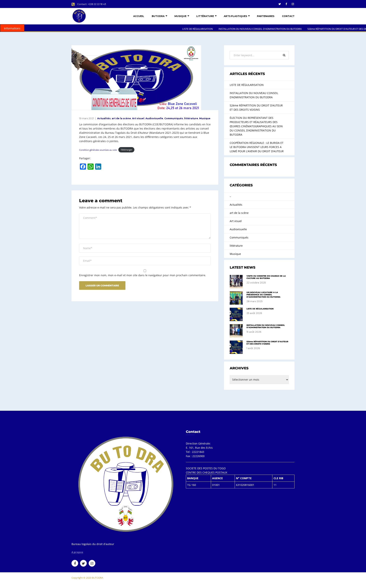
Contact (288, 16)
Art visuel (138, 118)
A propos (77, 552)
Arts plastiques (235, 16)
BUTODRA (158, 16)
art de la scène (121, 118)
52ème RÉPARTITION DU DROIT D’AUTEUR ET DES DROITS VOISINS (256, 107)
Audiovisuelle (154, 118)
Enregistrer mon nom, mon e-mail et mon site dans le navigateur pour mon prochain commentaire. (142, 275)
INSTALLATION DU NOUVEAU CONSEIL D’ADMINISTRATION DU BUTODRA (254, 95)
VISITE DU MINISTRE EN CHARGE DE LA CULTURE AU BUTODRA (266, 277)
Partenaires (265, 16)
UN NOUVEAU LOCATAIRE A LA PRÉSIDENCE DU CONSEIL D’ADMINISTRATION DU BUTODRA (263, 294)
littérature (205, 16)
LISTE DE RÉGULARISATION (184, 29)
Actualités (104, 118)
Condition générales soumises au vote (98, 149)
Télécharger (126, 149)
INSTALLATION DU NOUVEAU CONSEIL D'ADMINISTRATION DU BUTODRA (247, 29)
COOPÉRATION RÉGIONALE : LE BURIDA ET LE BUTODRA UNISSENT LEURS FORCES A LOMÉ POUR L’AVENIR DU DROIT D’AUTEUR (257, 147)
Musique (180, 16)
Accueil (138, 16)
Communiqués (173, 118)
